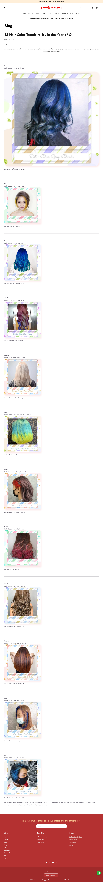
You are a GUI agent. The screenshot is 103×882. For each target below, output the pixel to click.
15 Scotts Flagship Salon (75, 837)
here (48, 805)
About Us (6, 840)
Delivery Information (42, 837)
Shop (5, 845)
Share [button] (7, 45)
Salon (5, 842)
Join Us (6, 855)
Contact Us (7, 853)
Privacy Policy (40, 842)
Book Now (7, 850)
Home (6, 837)
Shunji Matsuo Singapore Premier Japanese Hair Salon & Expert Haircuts (53, 880)
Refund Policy (40, 840)
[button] (6, 8)
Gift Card (6, 858)
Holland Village (73, 840)
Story (5, 847)
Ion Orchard (72, 842)
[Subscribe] (65, 826)
